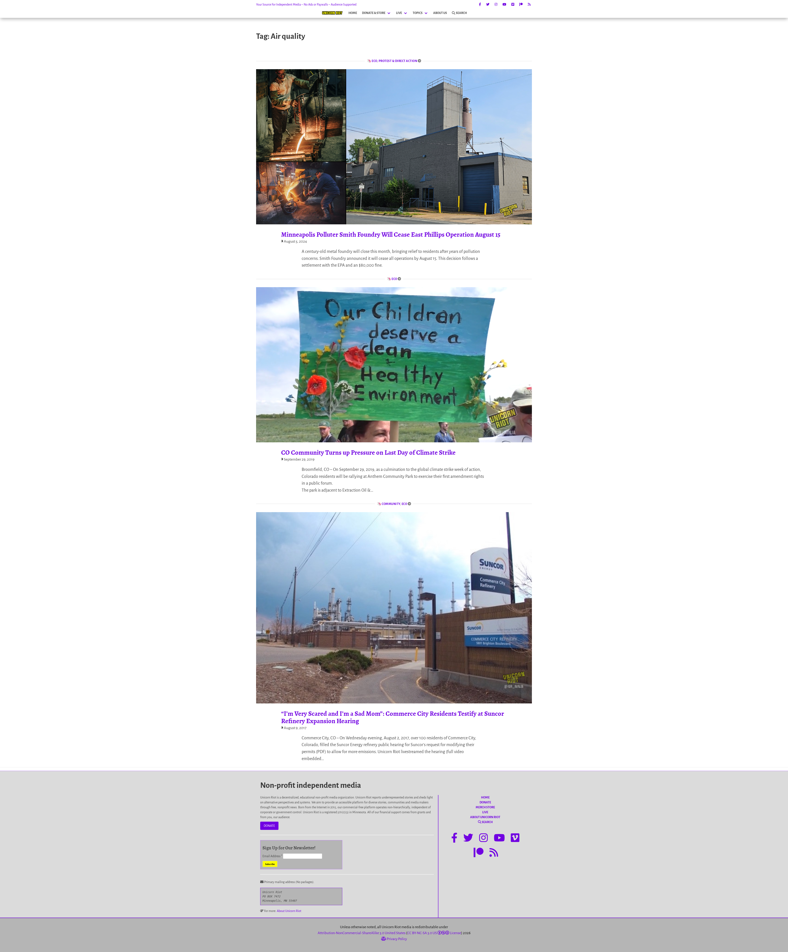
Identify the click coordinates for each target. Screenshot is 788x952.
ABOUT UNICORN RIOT (485, 817)
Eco (374, 61)
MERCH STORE (485, 807)
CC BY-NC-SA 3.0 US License (434, 933)
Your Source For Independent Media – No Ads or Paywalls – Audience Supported (306, 4)
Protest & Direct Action (398, 61)
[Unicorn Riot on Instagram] (496, 4)
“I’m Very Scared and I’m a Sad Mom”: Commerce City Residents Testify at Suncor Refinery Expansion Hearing (392, 717)
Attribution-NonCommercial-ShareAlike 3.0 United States (361, 933)
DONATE (269, 825)
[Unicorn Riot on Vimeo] (512, 4)
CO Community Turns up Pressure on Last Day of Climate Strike (368, 452)
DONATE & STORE (373, 13)
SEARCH (461, 13)
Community (391, 504)
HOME (352, 13)
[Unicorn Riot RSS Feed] (529, 4)
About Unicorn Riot (289, 911)
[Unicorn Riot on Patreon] (521, 4)
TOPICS (418, 13)
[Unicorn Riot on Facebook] (480, 4)
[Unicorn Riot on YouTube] (504, 4)
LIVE (399, 13)
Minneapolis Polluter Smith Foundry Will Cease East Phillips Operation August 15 (391, 234)
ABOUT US (440, 13)
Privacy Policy (396, 939)
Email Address (272, 856)
